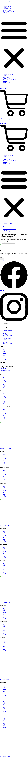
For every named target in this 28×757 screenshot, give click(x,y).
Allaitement (5, 333)
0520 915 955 (3, 368)
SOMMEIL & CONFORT (9, 6)
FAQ (4, 351)
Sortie (4, 332)
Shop (4, 350)
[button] (14, 44)
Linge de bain (6, 334)
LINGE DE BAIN (7, 10)
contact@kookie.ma (5, 370)
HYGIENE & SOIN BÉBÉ (9, 11)
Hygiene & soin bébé (7, 335)
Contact (4, 353)
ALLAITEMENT (7, 8)
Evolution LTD (3, 325)
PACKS (5, 12)
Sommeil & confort (7, 330)
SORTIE (5, 7)
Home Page (15, 241)
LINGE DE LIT (6, 14)
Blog (4, 349)
